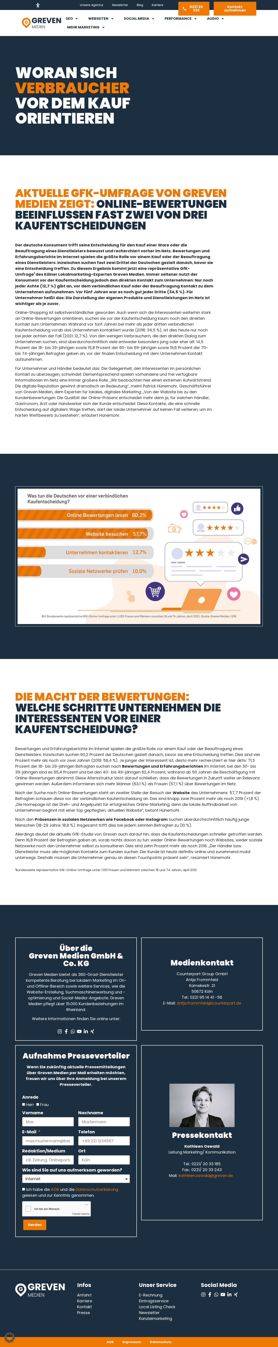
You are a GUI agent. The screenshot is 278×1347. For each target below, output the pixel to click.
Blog (140, 5)
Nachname (90, 1113)
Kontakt (84, 1306)
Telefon (86, 1132)
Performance (178, 18)
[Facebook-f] (66, 1031)
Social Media (136, 18)
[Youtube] (79, 1031)
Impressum (131, 1342)
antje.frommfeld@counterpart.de (209, 1003)
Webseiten (98, 18)
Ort (82, 1151)
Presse (83, 1312)
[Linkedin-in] (85, 1031)
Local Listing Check (157, 1306)
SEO (69, 18)
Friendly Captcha (80, 1213)
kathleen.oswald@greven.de (206, 1175)
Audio (213, 18)
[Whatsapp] (72, 1031)
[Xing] (92, 1031)
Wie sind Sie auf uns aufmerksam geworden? (72, 1170)
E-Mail (29, 1132)
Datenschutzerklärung (97, 1189)
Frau (44, 1104)
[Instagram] (59, 1031)
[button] (9, 1337)
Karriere (157, 5)
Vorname (32, 1113)
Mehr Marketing (83, 27)
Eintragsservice (154, 1301)
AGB (55, 1189)
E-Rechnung (150, 1295)
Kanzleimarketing (155, 1318)
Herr (30, 1104)
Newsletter (120, 5)
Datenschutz (161, 1342)
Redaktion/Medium (43, 1151)
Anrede (30, 1097)
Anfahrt (84, 1295)
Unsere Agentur (91, 5)
